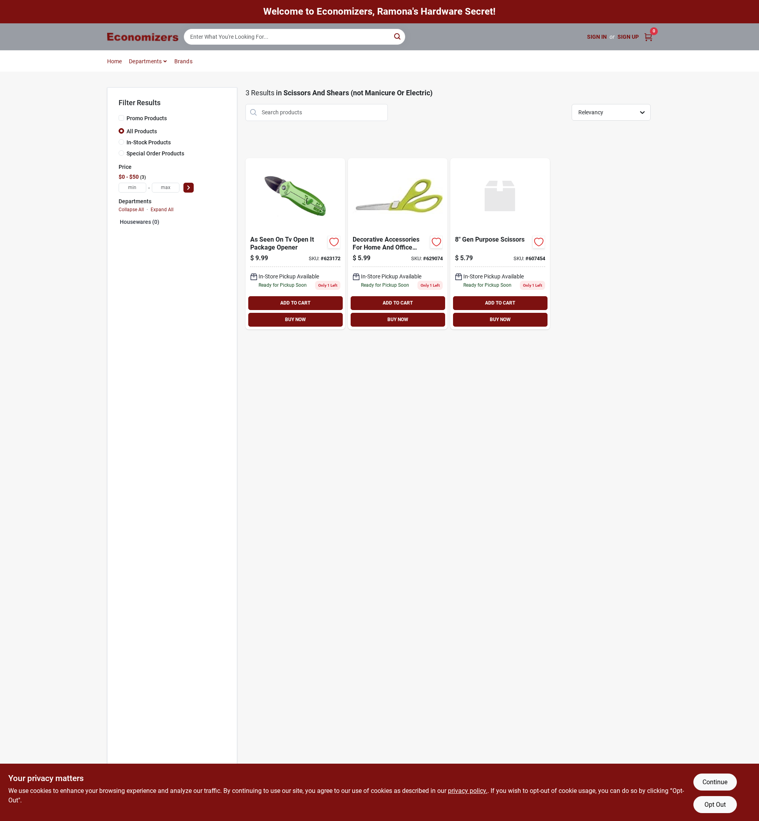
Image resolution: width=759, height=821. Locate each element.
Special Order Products (155, 153)
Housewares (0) (139, 222)
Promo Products (146, 118)
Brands (183, 61)
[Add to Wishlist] (334, 242)
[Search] (398, 36)
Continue (714, 782)
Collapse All (131, 209)
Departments (145, 61)
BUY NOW (295, 319)
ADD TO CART (295, 303)
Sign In (597, 37)
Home (114, 61)
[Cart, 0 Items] (648, 37)
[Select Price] (188, 188)
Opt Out (715, 804)
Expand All (162, 209)
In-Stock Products (148, 142)
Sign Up (628, 37)
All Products (141, 131)
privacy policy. (467, 791)
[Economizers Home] (142, 37)
